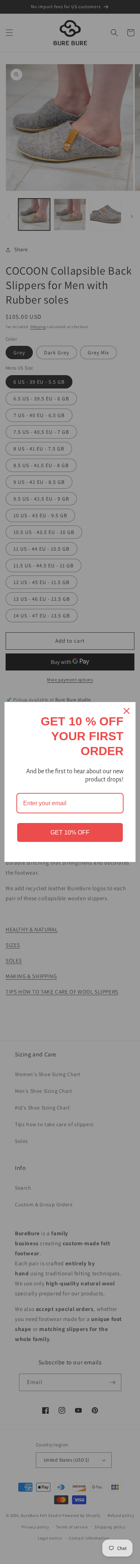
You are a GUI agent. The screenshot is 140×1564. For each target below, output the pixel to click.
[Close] (127, 711)
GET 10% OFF (70, 832)
